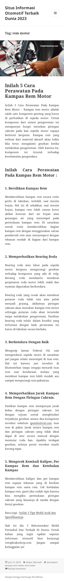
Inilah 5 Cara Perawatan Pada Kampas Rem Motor (28, 90)
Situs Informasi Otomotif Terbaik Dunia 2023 (22, 13)
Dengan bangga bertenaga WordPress (24, 577)
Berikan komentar (17, 568)
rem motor (30, 565)
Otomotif (37, 562)
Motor (29, 562)
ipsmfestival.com (41, 423)
